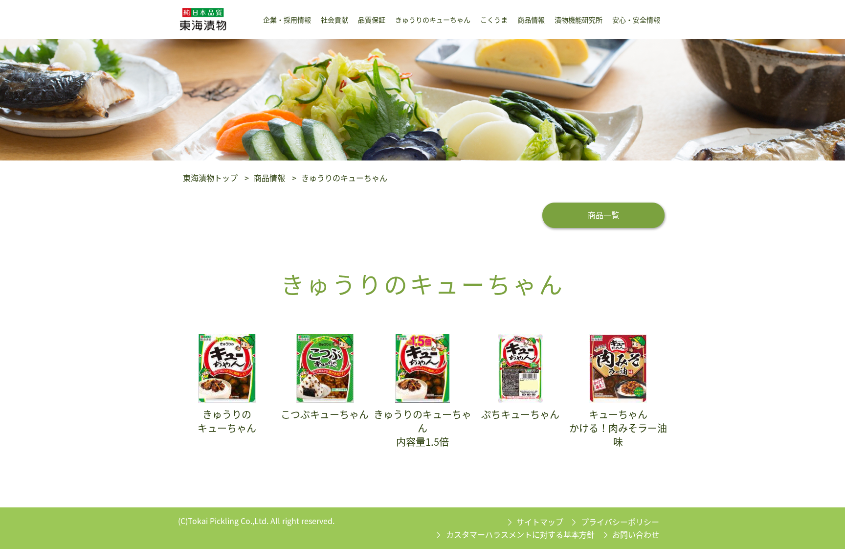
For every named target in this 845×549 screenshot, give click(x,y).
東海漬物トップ (210, 177)
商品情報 (269, 177)
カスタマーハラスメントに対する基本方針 (520, 534)
